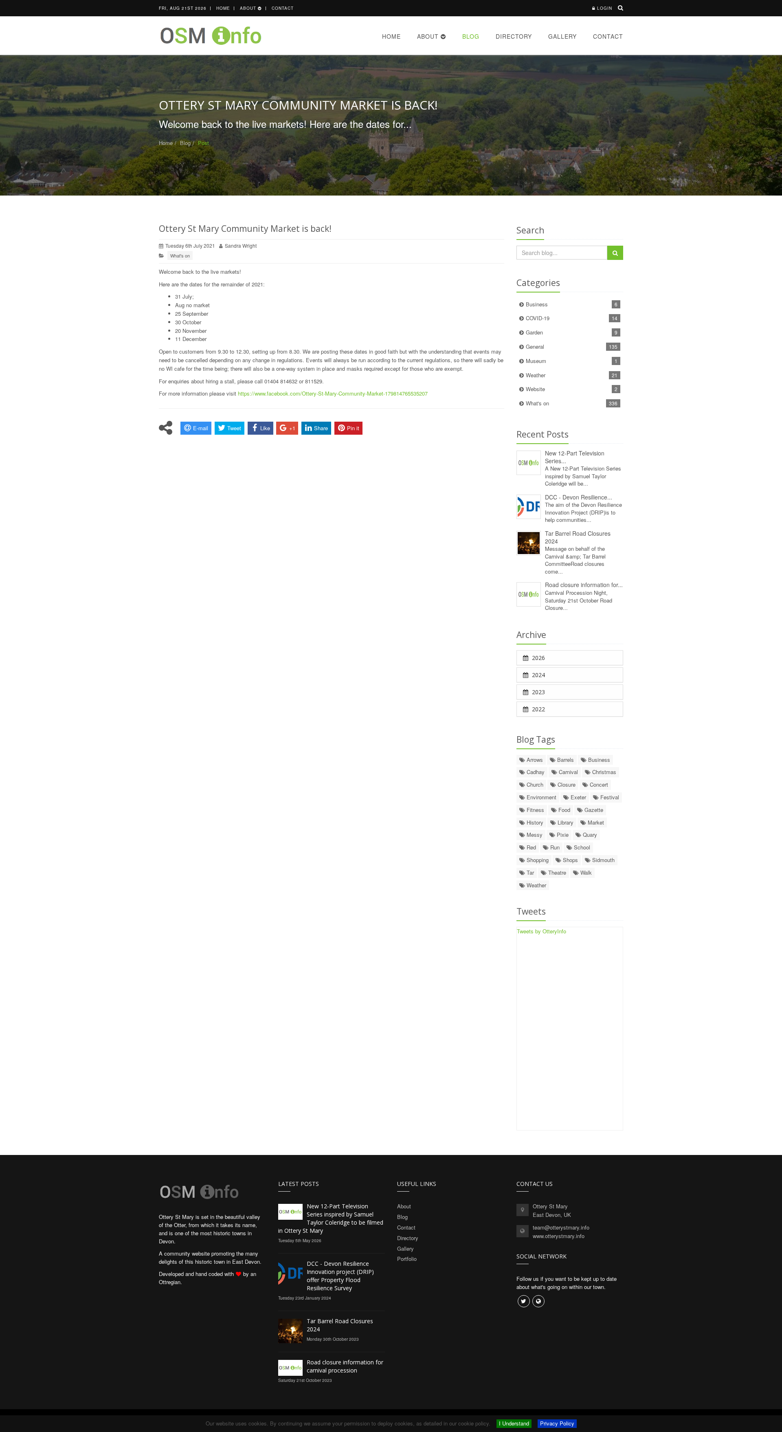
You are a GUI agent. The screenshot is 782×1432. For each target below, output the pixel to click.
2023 (537, 692)
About (249, 8)
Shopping (537, 860)
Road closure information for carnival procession (345, 1366)
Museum (572, 361)
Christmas (603, 772)
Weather (572, 375)
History (534, 822)
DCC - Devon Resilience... (578, 497)
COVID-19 (572, 318)
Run (554, 847)
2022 (537, 709)
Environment (540, 797)
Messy (534, 834)
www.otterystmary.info (558, 1236)
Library (564, 822)
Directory (514, 36)
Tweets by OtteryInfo (541, 931)
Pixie (562, 834)
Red (530, 847)
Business (572, 304)
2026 (537, 658)
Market (595, 822)
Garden (572, 332)
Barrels (565, 759)
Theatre (556, 872)
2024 (537, 675)
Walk (585, 872)
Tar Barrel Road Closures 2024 (578, 537)
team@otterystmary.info (561, 1227)
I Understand (514, 1423)
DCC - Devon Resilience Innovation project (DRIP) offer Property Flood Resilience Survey (340, 1276)
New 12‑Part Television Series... (574, 457)
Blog (470, 36)
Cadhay (535, 772)
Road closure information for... (584, 585)
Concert (598, 784)
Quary (589, 834)
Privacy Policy (557, 1423)
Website (572, 389)
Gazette (593, 810)
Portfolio (407, 1259)
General (572, 346)
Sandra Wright (241, 245)
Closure (566, 784)
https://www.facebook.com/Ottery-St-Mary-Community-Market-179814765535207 (333, 393)
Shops (569, 860)
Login (604, 8)
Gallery (562, 36)
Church (534, 784)
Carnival (567, 772)
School (581, 847)
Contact (283, 8)
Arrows (534, 759)
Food (563, 810)
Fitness (534, 810)
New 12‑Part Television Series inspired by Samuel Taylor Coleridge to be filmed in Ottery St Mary (330, 1218)
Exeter (577, 797)
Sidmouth (603, 860)
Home (223, 8)
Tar (529, 872)
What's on (180, 255)
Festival (609, 797)
